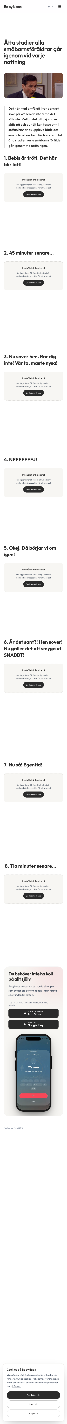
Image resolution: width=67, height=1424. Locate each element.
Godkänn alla (33, 1395)
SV (49, 6)
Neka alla (33, 1404)
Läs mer (16, 1386)
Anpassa (33, 1413)
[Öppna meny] (60, 6)
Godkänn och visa (33, 194)
